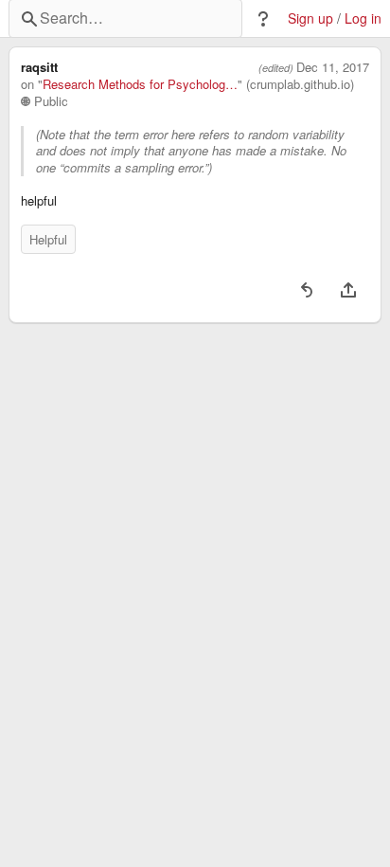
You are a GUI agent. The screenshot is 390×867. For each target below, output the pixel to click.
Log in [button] (363, 18)
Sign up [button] (310, 18)
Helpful (48, 239)
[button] (263, 19)
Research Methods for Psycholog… (140, 84)
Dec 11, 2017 (332, 67)
